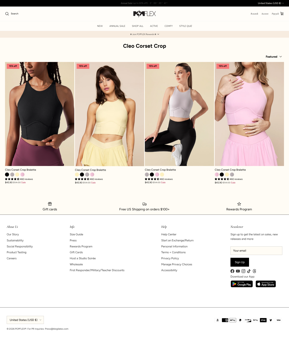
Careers (12, 258)
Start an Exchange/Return (177, 240)
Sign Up (240, 262)
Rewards (254, 13)
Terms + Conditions (173, 252)
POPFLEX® (20, 328)
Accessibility (169, 270)
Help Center (168, 234)
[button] (144, 34)
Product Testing (16, 252)
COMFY (169, 26)
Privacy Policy (170, 258)
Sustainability (15, 240)
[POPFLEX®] (144, 14)
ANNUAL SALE (117, 26)
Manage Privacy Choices (176, 264)
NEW (100, 26)
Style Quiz (185, 26)
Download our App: (242, 276)
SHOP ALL (137, 26)
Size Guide (76, 234)
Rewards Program (81, 246)
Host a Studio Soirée (83, 258)
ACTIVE (154, 26)
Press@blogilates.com (56, 328)
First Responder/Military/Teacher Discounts (97, 270)
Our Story (13, 234)
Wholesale (76, 264)
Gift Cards (76, 252)
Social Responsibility (20, 246)
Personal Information (174, 246)
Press (73, 240)
